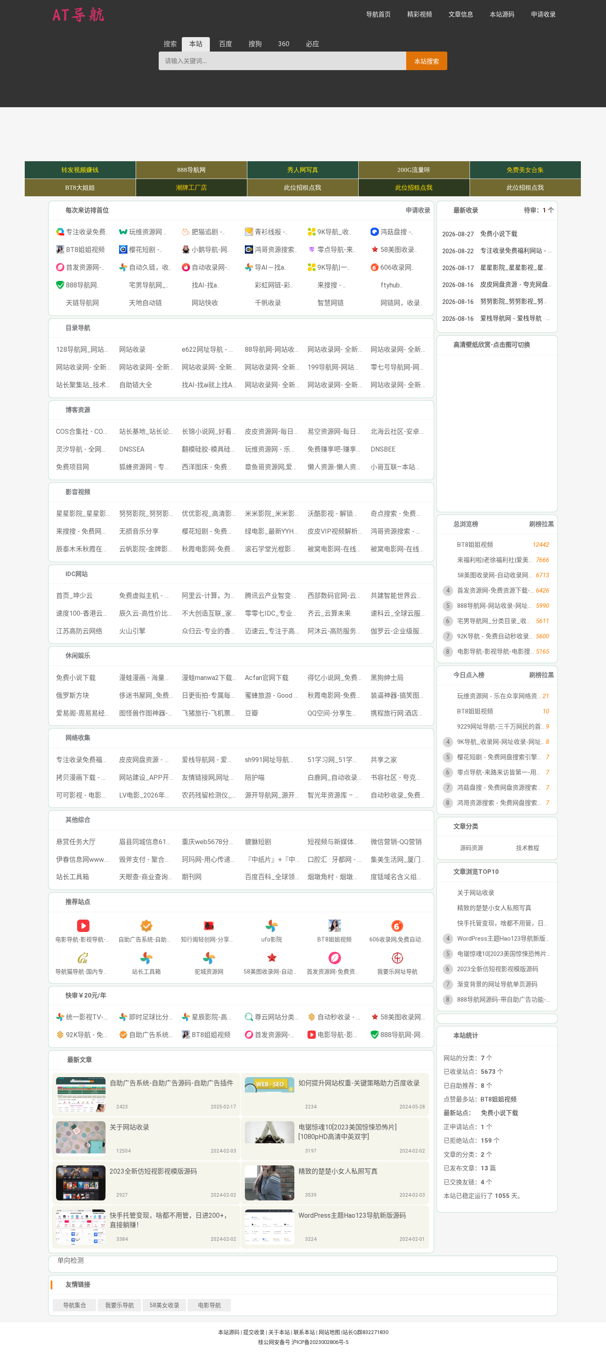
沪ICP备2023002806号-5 (319, 1342)
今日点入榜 (468, 675)
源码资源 (471, 848)
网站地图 (329, 1332)
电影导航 (209, 1305)
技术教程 (527, 848)
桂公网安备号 (274, 1342)
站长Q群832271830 (365, 1332)
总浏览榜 (465, 524)
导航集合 (74, 1305)
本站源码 (229, 1332)
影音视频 (78, 492)
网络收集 (78, 737)
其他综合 (78, 820)
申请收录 (418, 210)
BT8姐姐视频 (499, 1139)
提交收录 (254, 1332)
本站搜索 (426, 61)
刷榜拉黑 (541, 524)
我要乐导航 (119, 1305)
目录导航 (78, 328)
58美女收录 (164, 1305)
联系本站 (304, 1332)
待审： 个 (539, 210)
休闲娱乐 (78, 655)
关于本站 (279, 1332)
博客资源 (78, 410)
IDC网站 (77, 574)
